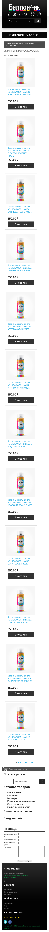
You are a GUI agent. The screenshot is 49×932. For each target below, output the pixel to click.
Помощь (6, 909)
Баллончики (14, 792)
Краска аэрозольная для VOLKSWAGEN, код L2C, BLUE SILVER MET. (19, 737)
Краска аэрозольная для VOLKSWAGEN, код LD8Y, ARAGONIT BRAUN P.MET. (20, 502)
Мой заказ (7, 894)
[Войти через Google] (30, 824)
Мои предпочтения (10, 892)
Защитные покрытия (18, 806)
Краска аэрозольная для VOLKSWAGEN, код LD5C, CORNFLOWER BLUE (20, 620)
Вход (5, 906)
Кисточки (12, 795)
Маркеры (12, 798)
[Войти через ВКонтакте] (18, 824)
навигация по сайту (22, 34)
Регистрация (8, 903)
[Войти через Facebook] (22, 824)
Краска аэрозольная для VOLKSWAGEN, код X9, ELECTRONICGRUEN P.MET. (19, 152)
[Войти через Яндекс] (26, 824)
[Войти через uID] (14, 824)
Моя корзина (8, 889)
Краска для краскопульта (21, 801)
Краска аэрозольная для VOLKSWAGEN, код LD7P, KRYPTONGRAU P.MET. (20, 326)
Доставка (7, 881)
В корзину (21, 106)
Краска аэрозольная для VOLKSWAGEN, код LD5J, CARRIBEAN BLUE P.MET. (20, 268)
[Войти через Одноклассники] (34, 824)
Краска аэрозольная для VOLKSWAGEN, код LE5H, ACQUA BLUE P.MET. (20, 444)
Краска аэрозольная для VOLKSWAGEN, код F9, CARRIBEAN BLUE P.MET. (20, 209)
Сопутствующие (16, 804)
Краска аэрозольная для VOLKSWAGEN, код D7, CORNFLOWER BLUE (19, 561)
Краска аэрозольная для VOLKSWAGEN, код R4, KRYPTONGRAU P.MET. (19, 385)
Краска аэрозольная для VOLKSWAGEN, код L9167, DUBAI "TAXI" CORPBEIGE (20, 678)
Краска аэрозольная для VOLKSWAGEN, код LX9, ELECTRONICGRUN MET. (19, 92)
